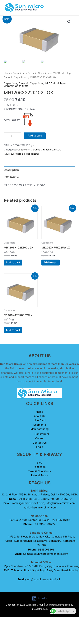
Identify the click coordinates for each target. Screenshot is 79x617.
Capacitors (19, 73)
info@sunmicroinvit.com (61, 503)
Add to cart (35, 135)
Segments (39, 424)
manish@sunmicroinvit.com (40, 507)
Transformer (41, 433)
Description (11, 169)
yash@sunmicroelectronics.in (39, 579)
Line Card (39, 420)
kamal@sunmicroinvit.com (28, 503)
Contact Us (40, 442)
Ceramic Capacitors (39, 73)
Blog (39, 462)
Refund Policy (39, 475)
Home (7, 73)
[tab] (39, 169)
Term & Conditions (39, 471)
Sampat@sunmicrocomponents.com (45, 553)
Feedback (39, 466)
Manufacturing (39, 428)
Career (39, 438)
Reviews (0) (11, 176)
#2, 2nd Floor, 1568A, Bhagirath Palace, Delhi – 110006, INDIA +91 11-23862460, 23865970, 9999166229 (39, 499)
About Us (39, 416)
